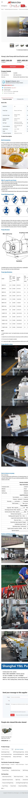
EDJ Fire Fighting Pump (6, 756)
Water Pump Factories (18, 776)
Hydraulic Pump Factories (7, 779)
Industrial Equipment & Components (11, 9)
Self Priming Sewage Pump (18, 752)
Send (12, 715)
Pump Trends (13, 785)
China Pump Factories (6, 776)
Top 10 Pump (5, 785)
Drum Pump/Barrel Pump (6, 754)
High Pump (17, 779)
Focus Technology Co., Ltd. (16, 792)
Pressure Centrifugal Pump (7, 782)
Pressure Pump (5, 770)
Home (2, 9)
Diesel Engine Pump (5, 752)
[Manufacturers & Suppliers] (14, 2)
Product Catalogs (19, 749)
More (2, 788)
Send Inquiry (13, 66)
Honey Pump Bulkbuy (22, 785)
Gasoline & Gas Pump (15, 770)
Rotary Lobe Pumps (17, 756)
